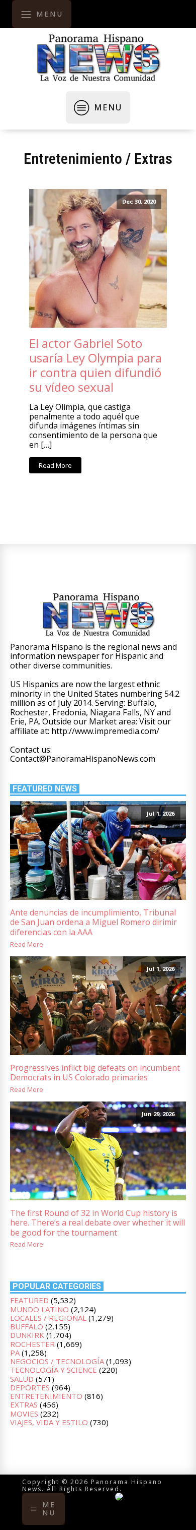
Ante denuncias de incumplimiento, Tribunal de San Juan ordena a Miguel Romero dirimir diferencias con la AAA (93, 922)
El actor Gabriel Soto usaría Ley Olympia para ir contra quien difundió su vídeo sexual (95, 365)
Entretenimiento (73, 158)
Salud (22, 1379)
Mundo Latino (39, 1309)
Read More (55, 465)
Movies (24, 1414)
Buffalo (26, 1326)
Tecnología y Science (53, 1370)
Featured (29, 1300)
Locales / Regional (48, 1318)
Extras (153, 158)
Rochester (32, 1344)
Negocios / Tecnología (57, 1361)
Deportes (30, 1387)
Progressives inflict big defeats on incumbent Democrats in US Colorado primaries (95, 1073)
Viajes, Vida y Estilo (49, 1422)
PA (15, 1353)
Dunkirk (27, 1335)
